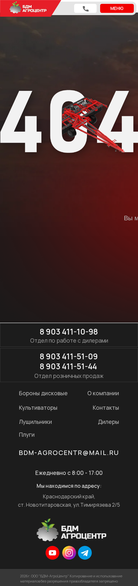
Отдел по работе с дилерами (69, 340)
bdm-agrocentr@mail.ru (69, 452)
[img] (52, 553)
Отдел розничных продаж (69, 376)
